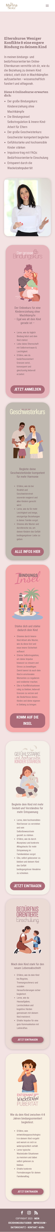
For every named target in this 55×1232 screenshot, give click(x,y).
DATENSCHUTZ (18, 1227)
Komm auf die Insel (28, 720)
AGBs (41, 1227)
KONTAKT (33, 1227)
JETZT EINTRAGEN (27, 886)
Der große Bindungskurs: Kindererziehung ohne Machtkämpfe (22, 106)
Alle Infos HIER (27, 552)
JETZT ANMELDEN (27, 389)
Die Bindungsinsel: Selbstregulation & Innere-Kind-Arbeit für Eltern (26, 122)
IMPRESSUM (39, 1223)
